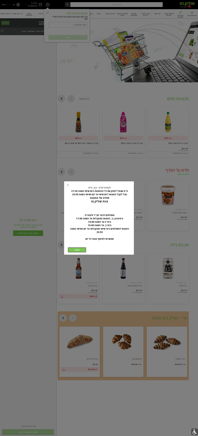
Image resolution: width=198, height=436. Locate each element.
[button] (194, 431)
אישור (77, 249)
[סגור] (67, 185)
